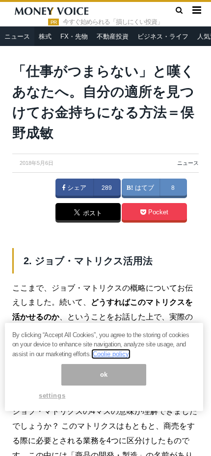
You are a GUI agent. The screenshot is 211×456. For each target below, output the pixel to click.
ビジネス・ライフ (162, 36)
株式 (45, 36)
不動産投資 (113, 36)
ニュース (17, 36)
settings (52, 395)
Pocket (157, 212)
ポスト (91, 213)
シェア (75, 187)
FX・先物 (74, 36)
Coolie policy (111, 354)
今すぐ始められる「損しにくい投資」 (113, 22)
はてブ (143, 187)
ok (104, 374)
